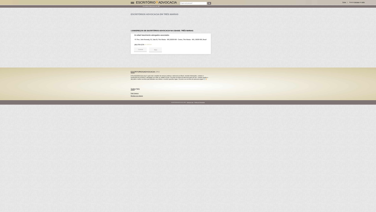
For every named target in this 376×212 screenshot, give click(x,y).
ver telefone (148, 44)
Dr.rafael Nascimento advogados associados (151, 35)
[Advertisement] (172, 21)
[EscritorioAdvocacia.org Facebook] (131, 81)
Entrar (344, 2)
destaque (356, 2)
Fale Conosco (135, 93)
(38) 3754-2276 (139, 44)
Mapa (155, 50)
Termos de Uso (190, 102)
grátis (363, 2)
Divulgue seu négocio (137, 96)
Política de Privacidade (199, 102)
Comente (140, 49)
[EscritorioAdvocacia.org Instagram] (132, 81)
